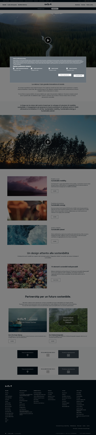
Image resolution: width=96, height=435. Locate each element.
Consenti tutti (79, 75)
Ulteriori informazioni (17, 64)
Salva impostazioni (64, 74)
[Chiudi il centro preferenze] (84, 59)
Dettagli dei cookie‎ (17, 70)
